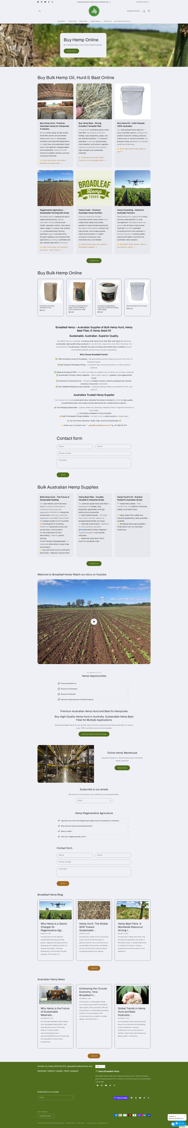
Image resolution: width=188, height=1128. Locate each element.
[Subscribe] (110, 800)
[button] (40, 11)
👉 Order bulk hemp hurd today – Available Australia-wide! (53, 162)
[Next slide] (96, 69)
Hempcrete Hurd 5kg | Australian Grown (47, 306)
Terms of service (92, 1123)
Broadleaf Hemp (47, 1123)
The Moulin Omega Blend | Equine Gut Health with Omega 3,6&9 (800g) (108, 307)
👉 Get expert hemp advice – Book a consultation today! (131, 245)
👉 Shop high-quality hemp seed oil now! (131, 150)
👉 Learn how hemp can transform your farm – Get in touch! (54, 248)
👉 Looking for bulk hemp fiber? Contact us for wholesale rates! (91, 159)
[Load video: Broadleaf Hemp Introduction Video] (94, 621)
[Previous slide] (87, 69)
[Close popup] (185, 1116)
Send (63, 475)
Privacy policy (81, 1123)
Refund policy (70, 1123)
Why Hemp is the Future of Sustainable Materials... (55, 1011)
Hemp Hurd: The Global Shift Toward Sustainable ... (93, 927)
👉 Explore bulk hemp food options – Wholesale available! (93, 245)
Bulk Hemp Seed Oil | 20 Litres (137, 306)
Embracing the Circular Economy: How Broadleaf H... (93, 992)
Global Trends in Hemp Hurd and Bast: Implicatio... (131, 1011)
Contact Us (94, 260)
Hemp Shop (122, 768)
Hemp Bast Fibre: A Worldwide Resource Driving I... (130, 927)
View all (94, 968)
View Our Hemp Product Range (94, 734)
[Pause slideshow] (101, 69)
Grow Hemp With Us (94, 55)
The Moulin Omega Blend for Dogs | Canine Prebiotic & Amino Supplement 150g (78, 307)
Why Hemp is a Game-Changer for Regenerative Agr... (54, 927)
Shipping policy (103, 1123)
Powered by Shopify (58, 1123)
